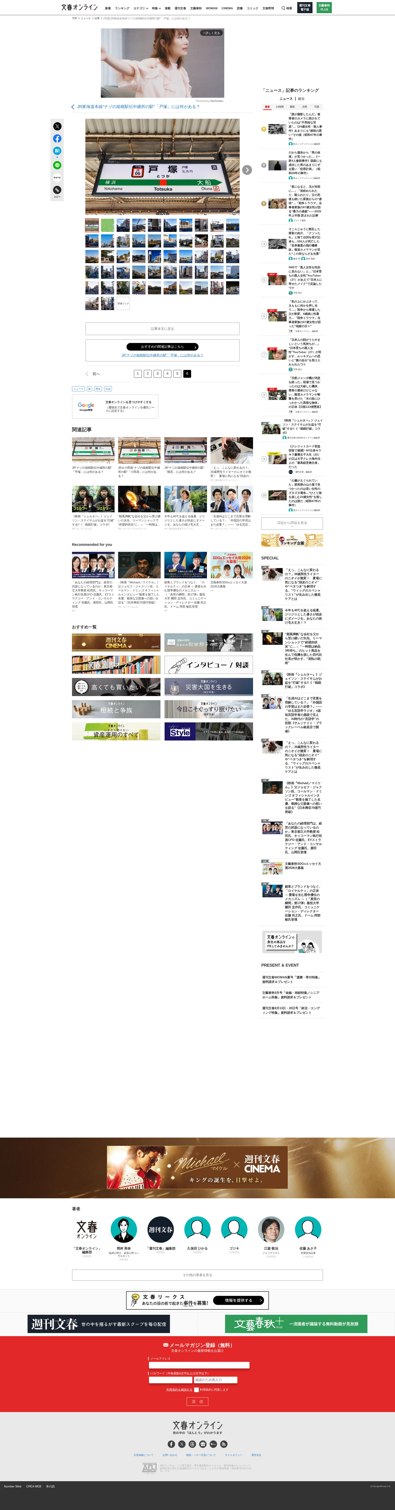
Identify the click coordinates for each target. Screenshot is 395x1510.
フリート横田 (299, 220)
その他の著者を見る (197, 1275)
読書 (240, 8)
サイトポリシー (233, 1455)
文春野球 (268, 8)
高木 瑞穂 (310, 259)
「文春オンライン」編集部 (305, 331)
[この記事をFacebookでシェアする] (57, 139)
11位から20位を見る (292, 522)
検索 (289, 8)
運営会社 (256, 1455)
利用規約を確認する (179, 1389)
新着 (108, 8)
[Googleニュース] (203, 1444)
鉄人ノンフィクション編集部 (306, 144)
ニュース (86, 18)
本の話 (50, 1486)
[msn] (213, 1444)
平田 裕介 (297, 293)
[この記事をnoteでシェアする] (57, 178)
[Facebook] (171, 1444)
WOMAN (211, 8)
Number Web (12, 1486)
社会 (108, 388)
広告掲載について (143, 1455)
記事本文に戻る (162, 328)
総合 (301, 98)
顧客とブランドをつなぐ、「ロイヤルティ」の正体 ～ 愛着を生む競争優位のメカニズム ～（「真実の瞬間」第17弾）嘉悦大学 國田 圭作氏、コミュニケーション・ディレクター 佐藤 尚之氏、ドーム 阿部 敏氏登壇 (185, 596)
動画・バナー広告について (201, 1455)
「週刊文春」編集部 (302, 472)
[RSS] (224, 1444)
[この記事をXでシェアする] (57, 127)
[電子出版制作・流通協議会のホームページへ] (149, 1468)
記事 (97, 18)
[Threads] (192, 1444)
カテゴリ (139, 8)
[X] (182, 1444)
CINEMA (227, 8)
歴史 (98, 388)
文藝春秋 (196, 8)
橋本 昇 (296, 259)
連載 (168, 8)
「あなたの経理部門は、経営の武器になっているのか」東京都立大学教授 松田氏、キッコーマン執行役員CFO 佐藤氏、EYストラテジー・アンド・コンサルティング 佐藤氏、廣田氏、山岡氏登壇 (93, 596)
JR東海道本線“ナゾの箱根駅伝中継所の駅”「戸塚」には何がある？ (138, 106)
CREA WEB (33, 1486)
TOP (74, 18)
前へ (96, 374)
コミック (252, 8)
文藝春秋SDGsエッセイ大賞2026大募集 (228, 586)
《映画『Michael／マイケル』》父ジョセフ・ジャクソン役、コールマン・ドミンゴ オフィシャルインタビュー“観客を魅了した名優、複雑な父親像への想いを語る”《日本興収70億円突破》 (139, 594)
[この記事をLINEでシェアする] (57, 166)
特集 (155, 8)
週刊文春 (180, 8)
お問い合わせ (170, 1455)
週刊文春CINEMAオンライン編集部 (303, 438)
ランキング (122, 8)
